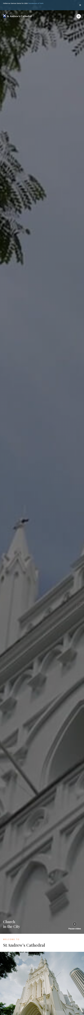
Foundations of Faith (35, 3)
